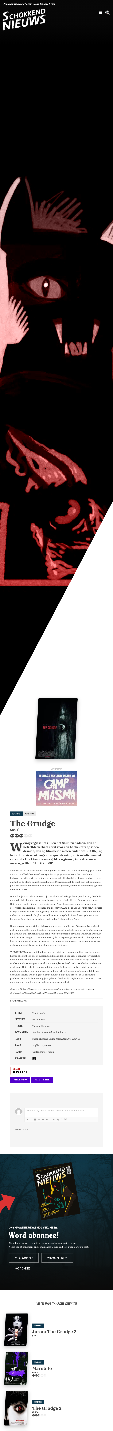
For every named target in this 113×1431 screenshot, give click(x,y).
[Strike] (39, 1119)
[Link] (58, 1119)
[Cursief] (31, 1119)
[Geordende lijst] (43, 1119)
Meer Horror (20, 1079)
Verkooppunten (57, 1258)
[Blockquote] (50, 1119)
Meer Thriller (42, 1079)
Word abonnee (24, 1258)
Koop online (22, 1268)
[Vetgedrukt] (27, 1119)
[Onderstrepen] (35, 1119)
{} (62, 1119)
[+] (65, 1119)
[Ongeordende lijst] (47, 1119)
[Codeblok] (54, 1119)
